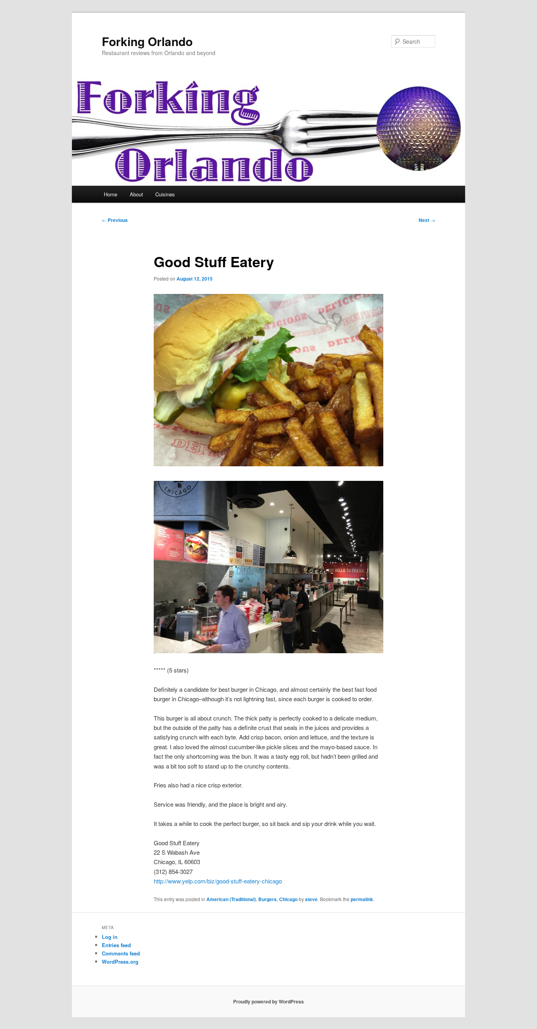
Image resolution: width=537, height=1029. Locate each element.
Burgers (267, 899)
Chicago (288, 899)
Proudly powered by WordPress (268, 1001)
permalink (362, 899)
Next (427, 220)
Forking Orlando (147, 41)
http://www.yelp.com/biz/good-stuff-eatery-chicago (218, 881)
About (136, 194)
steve (311, 899)
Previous (115, 220)
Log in (110, 936)
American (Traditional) (231, 899)
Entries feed (116, 945)
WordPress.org (120, 961)
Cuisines (165, 194)
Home (110, 194)
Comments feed (121, 953)
